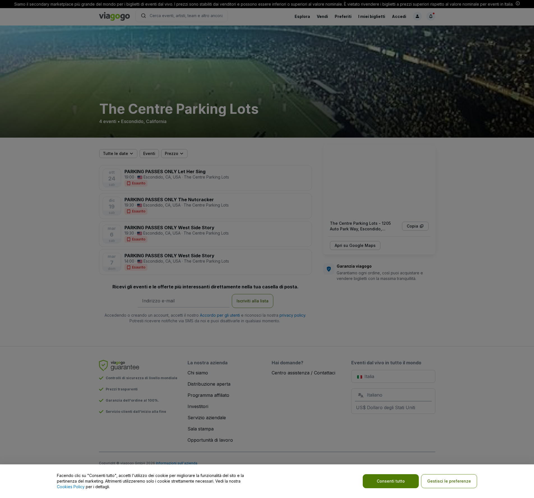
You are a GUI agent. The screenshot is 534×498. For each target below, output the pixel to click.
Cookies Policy (71, 486)
